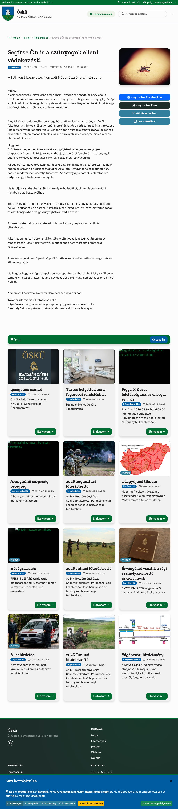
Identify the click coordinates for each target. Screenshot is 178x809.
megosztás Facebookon (146, 97)
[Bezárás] (171, 781)
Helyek (95, 746)
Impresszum (15, 772)
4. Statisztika (67, 803)
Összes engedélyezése (158, 803)
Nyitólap (15, 37)
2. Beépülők (31, 803)
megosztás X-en (146, 105)
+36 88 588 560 (131, 2)
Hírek (27, 37)
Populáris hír (41, 37)
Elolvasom (44, 431)
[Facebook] (10, 743)
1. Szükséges (14, 803)
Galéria (95, 757)
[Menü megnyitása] (172, 14)
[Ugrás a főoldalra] (8, 13)
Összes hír (158, 339)
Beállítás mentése (92, 803)
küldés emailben (146, 113)
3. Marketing (48, 803)
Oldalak (96, 752)
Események (98, 741)
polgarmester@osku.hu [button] (160, 2)
